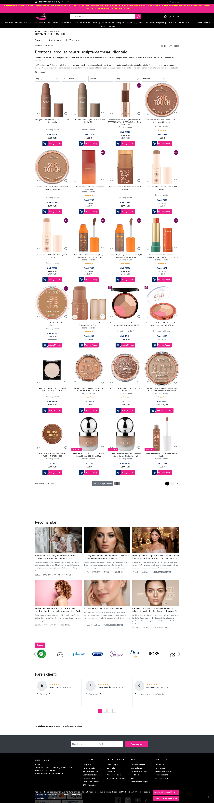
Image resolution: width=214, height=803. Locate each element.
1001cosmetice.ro (45, 726)
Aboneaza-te (136, 744)
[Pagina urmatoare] (177, 484)
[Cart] (177, 16)
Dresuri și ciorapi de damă (103, 23)
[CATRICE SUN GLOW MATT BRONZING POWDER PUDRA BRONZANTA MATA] (162, 368)
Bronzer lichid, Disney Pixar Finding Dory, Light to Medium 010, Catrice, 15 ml (125, 256)
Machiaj (18, 23)
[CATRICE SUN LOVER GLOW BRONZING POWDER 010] (125, 368)
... (109, 711)
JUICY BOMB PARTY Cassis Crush (99, 5)
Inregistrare (160, 768)
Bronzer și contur (52, 130)
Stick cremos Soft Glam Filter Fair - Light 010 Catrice (52, 256)
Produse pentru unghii (62, 23)
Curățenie (120, 23)
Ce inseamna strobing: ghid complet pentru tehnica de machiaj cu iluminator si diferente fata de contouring (155, 610)
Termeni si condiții (91, 771)
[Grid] (165, 46)
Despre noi (88, 764)
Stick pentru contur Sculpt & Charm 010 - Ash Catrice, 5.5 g (89, 121)
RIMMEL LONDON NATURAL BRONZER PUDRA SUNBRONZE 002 (52, 455)
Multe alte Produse (201, 5)
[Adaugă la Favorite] (65, 113)
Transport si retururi (116, 778)
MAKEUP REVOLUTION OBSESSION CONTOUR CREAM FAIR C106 (52, 390)
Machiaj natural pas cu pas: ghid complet (103, 608)
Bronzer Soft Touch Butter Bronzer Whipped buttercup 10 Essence (52, 188)
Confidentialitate (90, 775)
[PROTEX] (172, 659)
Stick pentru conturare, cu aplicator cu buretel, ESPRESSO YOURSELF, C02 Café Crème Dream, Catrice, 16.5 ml (125, 122)
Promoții (172, 23)
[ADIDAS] (153, 659)
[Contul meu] (173, 16)
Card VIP (111, 26)
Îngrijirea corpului (37, 23)
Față (45, 31)
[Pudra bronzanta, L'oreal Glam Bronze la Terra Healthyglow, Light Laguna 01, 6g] (162, 303)
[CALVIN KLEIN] (116, 659)
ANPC (133, 778)
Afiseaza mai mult (42, 72)
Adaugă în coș (54, 144)
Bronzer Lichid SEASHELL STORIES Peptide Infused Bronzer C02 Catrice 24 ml (88, 455)
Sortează (38, 46)
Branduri (40, 645)
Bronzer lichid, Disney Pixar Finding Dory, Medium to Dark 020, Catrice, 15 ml (88, 256)
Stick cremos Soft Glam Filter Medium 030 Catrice (162, 188)
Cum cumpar (112, 764)
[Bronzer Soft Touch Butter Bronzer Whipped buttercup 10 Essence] (52, 167)
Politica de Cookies (91, 782)
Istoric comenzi (161, 775)
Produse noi (183, 23)
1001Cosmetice (89, 785)
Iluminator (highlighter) (125, 331)
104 (130, 5)
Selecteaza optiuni (164, 410)
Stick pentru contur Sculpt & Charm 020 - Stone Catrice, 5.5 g (52, 121)
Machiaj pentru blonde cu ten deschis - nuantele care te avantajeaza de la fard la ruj (106, 557)
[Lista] (162, 46)
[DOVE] (78, 659)
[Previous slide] (35, 654)
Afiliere (102, 26)
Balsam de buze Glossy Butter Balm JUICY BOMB (168, 5)
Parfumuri (8, 23)
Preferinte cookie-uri (45, 798)
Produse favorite (162, 778)
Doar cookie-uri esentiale (166, 798)
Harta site (135, 775)
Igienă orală (85, 23)
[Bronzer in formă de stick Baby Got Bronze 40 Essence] (125, 167)
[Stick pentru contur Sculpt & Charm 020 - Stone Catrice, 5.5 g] (52, 100)
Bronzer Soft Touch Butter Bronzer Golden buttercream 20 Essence (161, 121)
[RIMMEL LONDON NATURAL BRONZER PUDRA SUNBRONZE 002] (52, 434)
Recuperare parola (163, 771)
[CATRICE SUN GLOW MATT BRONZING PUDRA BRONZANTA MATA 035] (88, 368)
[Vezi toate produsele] (170, 46)
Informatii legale (138, 764)
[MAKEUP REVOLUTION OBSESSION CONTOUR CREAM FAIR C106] (52, 368)
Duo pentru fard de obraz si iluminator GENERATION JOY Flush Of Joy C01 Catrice (162, 256)
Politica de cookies (130, 792)
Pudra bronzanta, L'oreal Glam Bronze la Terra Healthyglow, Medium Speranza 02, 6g (125, 324)
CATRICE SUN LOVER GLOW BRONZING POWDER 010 (125, 390)
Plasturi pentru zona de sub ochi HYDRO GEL (62, 5)
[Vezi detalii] (38, 113)
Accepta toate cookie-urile (165, 792)
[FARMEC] (60, 659)
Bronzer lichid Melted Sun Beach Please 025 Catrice (161, 455)
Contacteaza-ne (138, 768)
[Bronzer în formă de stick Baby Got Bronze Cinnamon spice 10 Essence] (88, 303)
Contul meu (160, 764)
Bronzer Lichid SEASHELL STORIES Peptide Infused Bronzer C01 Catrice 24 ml (125, 455)
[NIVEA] (135, 659)
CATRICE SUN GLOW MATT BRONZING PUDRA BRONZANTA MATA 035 (88, 390)
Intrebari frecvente (139, 771)
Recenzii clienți (203, 23)
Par (45, 625)
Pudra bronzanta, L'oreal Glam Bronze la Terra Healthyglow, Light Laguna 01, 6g (162, 324)
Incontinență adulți (158, 23)
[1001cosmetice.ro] (48, 16)
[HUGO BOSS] (97, 659)
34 (114, 711)
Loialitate (111, 768)
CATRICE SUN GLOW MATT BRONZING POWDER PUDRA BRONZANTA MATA (161, 390)
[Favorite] (169, 16)
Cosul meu (111, 771)
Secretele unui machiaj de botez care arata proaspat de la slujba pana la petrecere (55, 557)
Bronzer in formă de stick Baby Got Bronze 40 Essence (125, 188)
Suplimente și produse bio (137, 23)
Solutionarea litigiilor (140, 782)
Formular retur (89, 768)
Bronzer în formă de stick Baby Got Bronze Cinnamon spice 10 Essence (89, 324)
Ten (25, 23)
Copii (76, 23)
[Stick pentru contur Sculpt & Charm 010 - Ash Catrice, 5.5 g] (88, 100)
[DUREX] (41, 659)
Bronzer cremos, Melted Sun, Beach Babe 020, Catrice (52, 324)
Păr (48, 23)
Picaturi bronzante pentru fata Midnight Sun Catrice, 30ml (88, 188)
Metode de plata (114, 775)
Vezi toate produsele (103, 484)
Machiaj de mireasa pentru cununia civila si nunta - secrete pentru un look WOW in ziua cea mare (155, 557)
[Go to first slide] (179, 654)
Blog (193, 23)
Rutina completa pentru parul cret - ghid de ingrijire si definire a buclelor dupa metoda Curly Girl (58, 610)
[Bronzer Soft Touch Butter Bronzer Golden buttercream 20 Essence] (162, 100)
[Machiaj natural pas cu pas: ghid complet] (107, 593)
